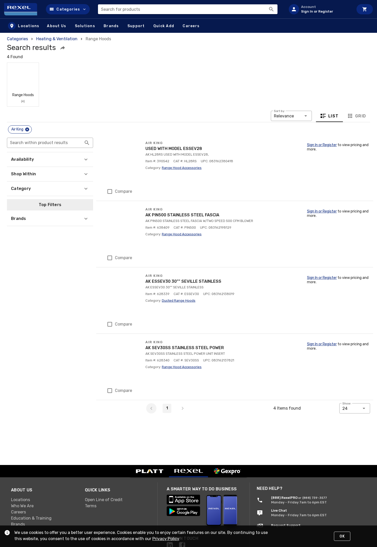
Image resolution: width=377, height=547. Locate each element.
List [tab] (333, 115)
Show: (346, 403)
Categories (17, 38)
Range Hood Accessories (182, 168)
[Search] (271, 9)
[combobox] (187, 9)
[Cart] (364, 9)
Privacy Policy (165, 538)
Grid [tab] (360, 115)
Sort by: (279, 111)
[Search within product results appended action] (87, 143)
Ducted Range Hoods (178, 300)
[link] (44, 500)
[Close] (27, 129)
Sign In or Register (322, 145)
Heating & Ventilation (56, 38)
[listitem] (319, 9)
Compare (123, 191)
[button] (68, 9)
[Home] (23, 9)
